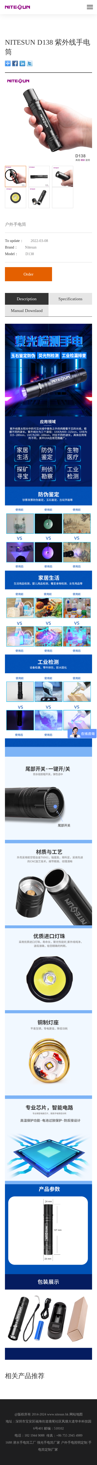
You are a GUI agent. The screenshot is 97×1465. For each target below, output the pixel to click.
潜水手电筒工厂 (24, 1442)
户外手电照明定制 (74, 1442)
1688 (8, 1442)
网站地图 (76, 1414)
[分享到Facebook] (15, 63)
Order (28, 274)
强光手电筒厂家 (48, 1442)
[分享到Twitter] (30, 63)
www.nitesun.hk (58, 1414)
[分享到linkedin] (22, 63)
